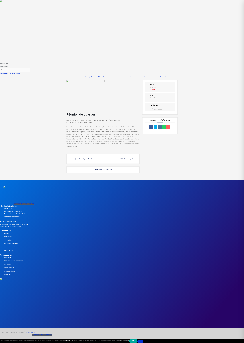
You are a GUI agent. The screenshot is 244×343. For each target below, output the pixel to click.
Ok (133, 341)
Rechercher (4, 63)
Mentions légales (30, 332)
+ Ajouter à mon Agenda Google (82, 159)
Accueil (78, 77)
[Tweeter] (155, 127)
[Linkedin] (160, 127)
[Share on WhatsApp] (164, 127)
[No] (140, 341)
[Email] (168, 127)
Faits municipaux (157, 109)
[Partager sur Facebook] (151, 127)
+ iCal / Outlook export (126, 159)
